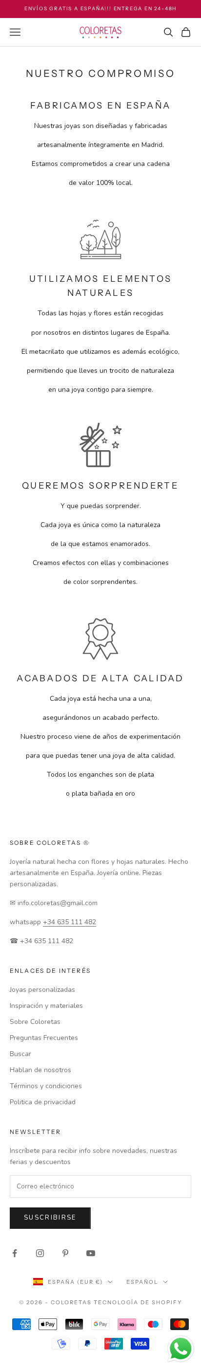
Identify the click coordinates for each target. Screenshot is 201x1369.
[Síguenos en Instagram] (40, 1253)
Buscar (20, 1054)
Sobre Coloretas (35, 1021)
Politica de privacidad (43, 1102)
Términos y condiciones (46, 1086)
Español (142, 1281)
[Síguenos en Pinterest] (65, 1253)
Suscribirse (50, 1217)
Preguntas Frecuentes (44, 1037)
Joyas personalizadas (42, 989)
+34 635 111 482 (69, 922)
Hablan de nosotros (40, 1070)
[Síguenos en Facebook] (15, 1253)
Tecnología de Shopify (138, 1302)
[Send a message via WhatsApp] (180, 1348)
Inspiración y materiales (46, 1005)
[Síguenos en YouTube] (91, 1253)
